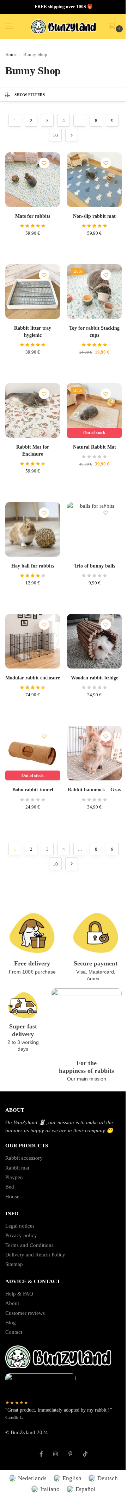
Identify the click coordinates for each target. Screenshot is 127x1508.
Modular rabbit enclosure (32, 677)
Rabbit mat (17, 1168)
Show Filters (29, 95)
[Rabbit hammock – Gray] (94, 753)
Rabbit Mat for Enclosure (32, 450)
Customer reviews (25, 1313)
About (12, 1303)
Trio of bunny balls (94, 566)
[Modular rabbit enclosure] (32, 641)
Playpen (14, 1177)
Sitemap (14, 1264)
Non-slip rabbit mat (94, 216)
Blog (10, 1322)
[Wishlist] (44, 163)
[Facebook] (41, 1450)
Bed (9, 1187)
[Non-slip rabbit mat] (94, 179)
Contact (13, 1332)
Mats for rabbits (32, 216)
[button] (113, 26)
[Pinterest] (70, 1450)
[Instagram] (55, 1450)
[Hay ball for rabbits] (32, 529)
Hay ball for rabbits (32, 566)
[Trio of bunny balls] (94, 529)
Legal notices (20, 1226)
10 (55, 135)
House (12, 1196)
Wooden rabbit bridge (94, 677)
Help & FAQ (19, 1294)
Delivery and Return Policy (35, 1254)
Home (11, 54)
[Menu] (15, 26)
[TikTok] (85, 1450)
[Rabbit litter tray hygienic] (32, 291)
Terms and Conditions (29, 1245)
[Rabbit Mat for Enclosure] (32, 410)
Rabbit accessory (24, 1158)
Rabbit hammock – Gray (94, 789)
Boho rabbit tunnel (32, 789)
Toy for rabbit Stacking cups (94, 331)
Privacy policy (21, 1235)
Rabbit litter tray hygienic (32, 331)
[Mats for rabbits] (32, 179)
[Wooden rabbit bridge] (94, 641)
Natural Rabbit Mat (94, 447)
